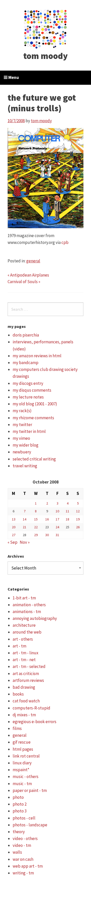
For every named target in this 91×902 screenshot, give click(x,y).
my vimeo (21, 438)
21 (24, 527)
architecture (24, 625)
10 (57, 511)
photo (18, 797)
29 (36, 535)
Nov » (25, 542)
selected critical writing (34, 459)
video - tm (22, 845)
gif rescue (22, 742)
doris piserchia (26, 335)
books (18, 694)
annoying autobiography (35, 618)
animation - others (29, 604)
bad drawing (24, 687)
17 (57, 519)
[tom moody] (45, 28)
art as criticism (26, 673)
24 (57, 527)
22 (36, 527)
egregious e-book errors (34, 721)
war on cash (23, 859)
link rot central (26, 756)
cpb (65, 242)
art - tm (19, 646)
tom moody (45, 55)
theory (19, 831)
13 (13, 519)
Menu (13, 77)
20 (13, 527)
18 (67, 519)
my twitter (22, 424)
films (17, 728)
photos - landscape (30, 825)
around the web (27, 632)
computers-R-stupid (31, 708)
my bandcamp (25, 362)
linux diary (22, 763)
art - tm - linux (25, 653)
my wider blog (25, 445)
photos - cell (24, 818)
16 (47, 519)
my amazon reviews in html (37, 356)
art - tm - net (24, 659)
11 (67, 511)
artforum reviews (28, 680)
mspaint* (21, 769)
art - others (23, 639)
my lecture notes (28, 397)
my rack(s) (22, 410)
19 (78, 519)
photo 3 (20, 811)
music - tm (22, 783)
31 (57, 535)
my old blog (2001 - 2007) (35, 404)
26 (78, 527)
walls (17, 852)
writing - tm (23, 873)
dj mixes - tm (24, 715)
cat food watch (26, 701)
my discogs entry (28, 383)
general (33, 261)
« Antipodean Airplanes (28, 275)
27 (13, 535)
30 (47, 535)
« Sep (12, 542)
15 (36, 519)
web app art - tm (28, 866)
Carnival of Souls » (24, 281)
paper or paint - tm (30, 790)
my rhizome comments (33, 418)
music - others (25, 776)
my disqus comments (32, 390)
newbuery (22, 452)
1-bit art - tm (24, 598)
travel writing (25, 466)
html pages (23, 749)
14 (24, 519)
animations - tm (27, 611)
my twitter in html (29, 431)
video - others (25, 838)
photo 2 (20, 804)
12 (78, 511)
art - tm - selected (29, 666)
